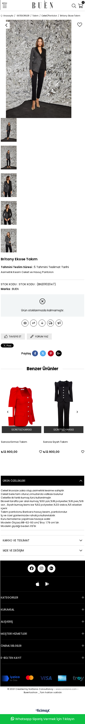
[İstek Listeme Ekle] (25, 323)
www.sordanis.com (66, 689)
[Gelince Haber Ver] (59, 323)
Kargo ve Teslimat (16, 540)
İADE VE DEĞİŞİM (13, 550)
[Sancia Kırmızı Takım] (21, 406)
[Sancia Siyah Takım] (63, 406)
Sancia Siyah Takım (55, 442)
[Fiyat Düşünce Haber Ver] (42, 323)
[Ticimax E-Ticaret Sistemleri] (43, 711)
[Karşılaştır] (33, 323)
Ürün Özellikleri (14, 481)
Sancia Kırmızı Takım (14, 442)
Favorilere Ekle (40, 451)
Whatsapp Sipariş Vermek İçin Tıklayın (44, 719)
